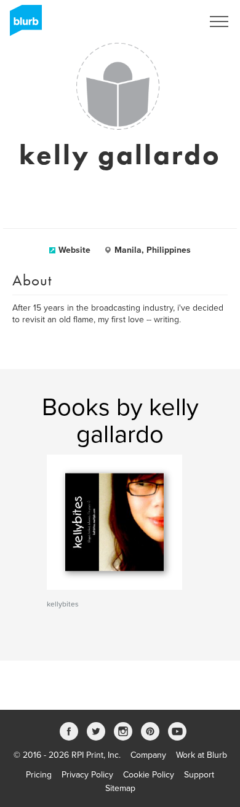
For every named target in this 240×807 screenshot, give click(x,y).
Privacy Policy (87, 774)
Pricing (39, 774)
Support (199, 774)
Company (148, 755)
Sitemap (120, 788)
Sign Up (171, 21)
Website (74, 250)
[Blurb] (22, 24)
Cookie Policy (148, 774)
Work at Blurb (201, 755)
